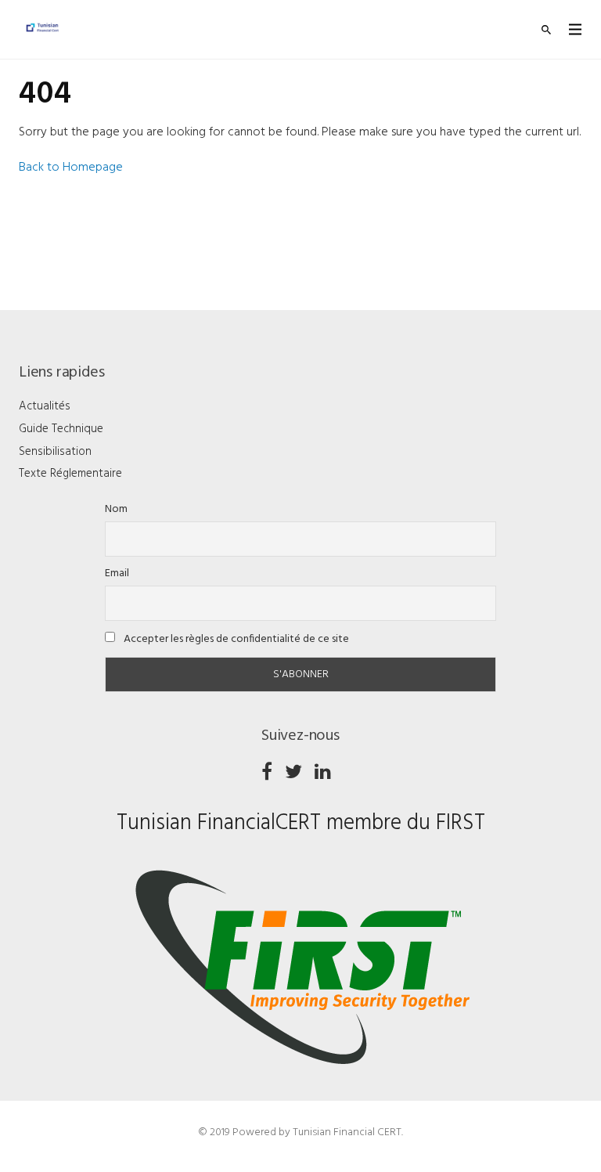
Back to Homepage (71, 167)
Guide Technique (61, 429)
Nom (116, 509)
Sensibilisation (55, 451)
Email (117, 573)
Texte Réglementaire (70, 473)
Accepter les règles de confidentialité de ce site (235, 639)
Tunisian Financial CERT (347, 1132)
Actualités (44, 406)
